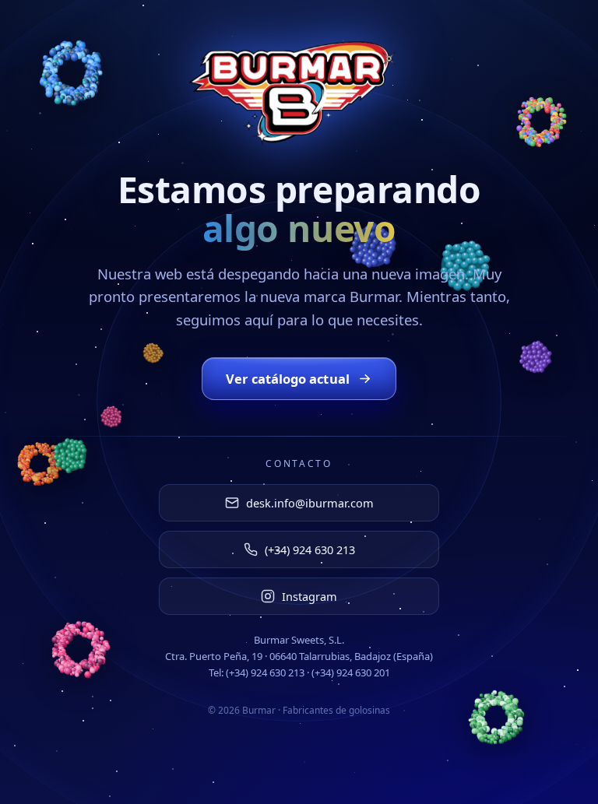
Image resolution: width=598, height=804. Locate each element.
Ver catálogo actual (288, 379)
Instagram (309, 596)
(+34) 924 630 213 (310, 549)
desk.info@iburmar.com (310, 503)
